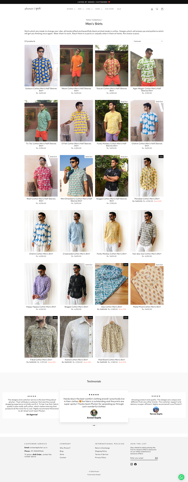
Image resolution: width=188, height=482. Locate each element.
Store (62, 454)
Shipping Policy (101, 451)
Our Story (109, 9)
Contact (63, 457)
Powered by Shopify (94, 474)
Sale (119, 9)
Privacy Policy (100, 457)
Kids (89, 9)
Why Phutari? (65, 448)
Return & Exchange (102, 448)
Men (80, 9)
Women (70, 9)
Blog (61, 451)
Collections (96, 20)
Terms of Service (101, 454)
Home (98, 9)
